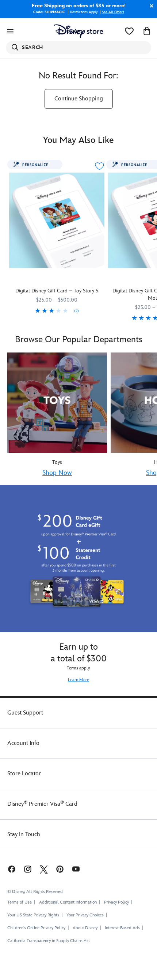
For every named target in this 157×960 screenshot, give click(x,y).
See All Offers (113, 12)
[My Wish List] (129, 31)
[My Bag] (146, 31)
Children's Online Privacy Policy (36, 928)
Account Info (23, 743)
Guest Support (25, 712)
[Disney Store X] (43, 868)
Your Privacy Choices (85, 915)
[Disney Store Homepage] (78, 31)
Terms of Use (19, 902)
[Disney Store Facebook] (11, 868)
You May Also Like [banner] (78, 140)
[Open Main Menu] (10, 31)
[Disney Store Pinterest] (59, 868)
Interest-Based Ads (122, 928)
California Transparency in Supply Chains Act (48, 941)
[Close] (149, 6)
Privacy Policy (116, 902)
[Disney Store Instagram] (27, 868)
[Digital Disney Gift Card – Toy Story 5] (56, 220)
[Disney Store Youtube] (76, 868)
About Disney (85, 928)
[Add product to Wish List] (99, 166)
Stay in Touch (23, 834)
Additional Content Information (68, 902)
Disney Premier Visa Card (42, 804)
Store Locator (24, 773)
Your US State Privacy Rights (33, 915)
